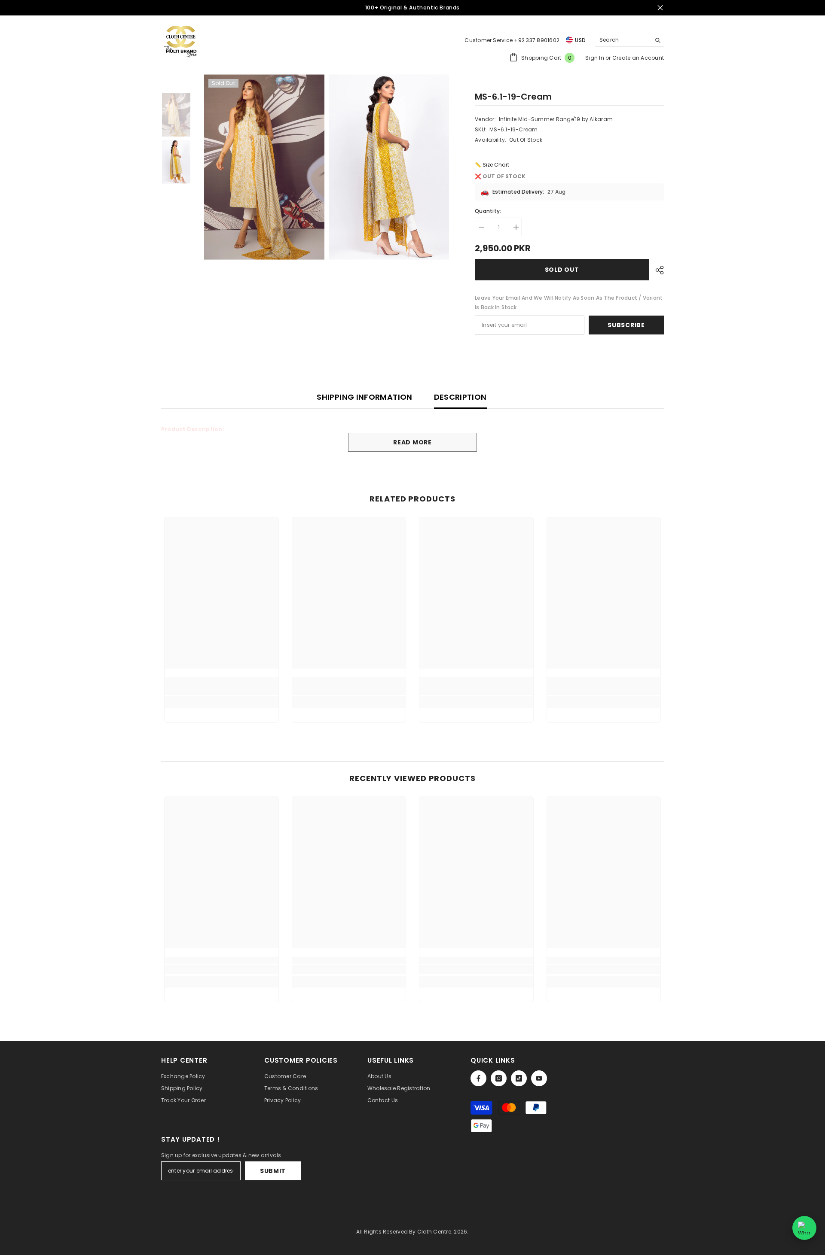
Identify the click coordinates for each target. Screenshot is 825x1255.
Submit (273, 1171)
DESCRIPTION (460, 397)
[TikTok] (519, 1078)
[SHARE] (656, 270)
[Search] (629, 40)
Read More (412, 442)
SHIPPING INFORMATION (364, 397)
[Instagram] (499, 1078)
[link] (221, 690)
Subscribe (626, 325)
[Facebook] (478, 1078)
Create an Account (638, 57)
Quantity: (488, 211)
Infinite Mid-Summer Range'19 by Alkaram (556, 119)
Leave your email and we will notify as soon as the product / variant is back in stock (569, 302)
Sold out (562, 269)
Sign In (595, 57)
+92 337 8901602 (536, 40)
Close (660, 8)
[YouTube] (539, 1078)
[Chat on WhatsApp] (804, 1228)
